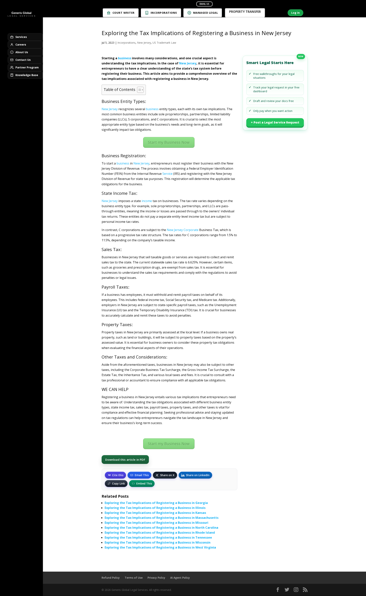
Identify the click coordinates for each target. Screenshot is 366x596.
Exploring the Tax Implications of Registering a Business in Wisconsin (157, 542)
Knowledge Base (26, 75)
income (147, 201)
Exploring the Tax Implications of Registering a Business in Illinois (155, 508)
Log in (295, 12)
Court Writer (123, 12)
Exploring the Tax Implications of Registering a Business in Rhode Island (160, 532)
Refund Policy (111, 577)
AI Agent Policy (180, 577)
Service (167, 174)
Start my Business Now (169, 142)
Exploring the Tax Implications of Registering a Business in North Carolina (161, 527)
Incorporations (164, 12)
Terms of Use (134, 577)
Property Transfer (245, 12)
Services (21, 37)
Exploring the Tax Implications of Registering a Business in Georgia (156, 503)
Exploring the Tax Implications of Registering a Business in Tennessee (158, 537)
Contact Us (23, 60)
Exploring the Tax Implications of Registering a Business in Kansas (155, 513)
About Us (21, 52)
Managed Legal (205, 12)
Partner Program (27, 67)
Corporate (191, 230)
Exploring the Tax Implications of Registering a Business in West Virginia (160, 547)
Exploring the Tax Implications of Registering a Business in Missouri (156, 523)
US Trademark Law (164, 42)
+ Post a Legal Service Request (275, 122)
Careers (20, 44)
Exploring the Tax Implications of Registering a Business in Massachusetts (161, 518)
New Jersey (144, 42)
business (124, 58)
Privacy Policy (156, 577)
